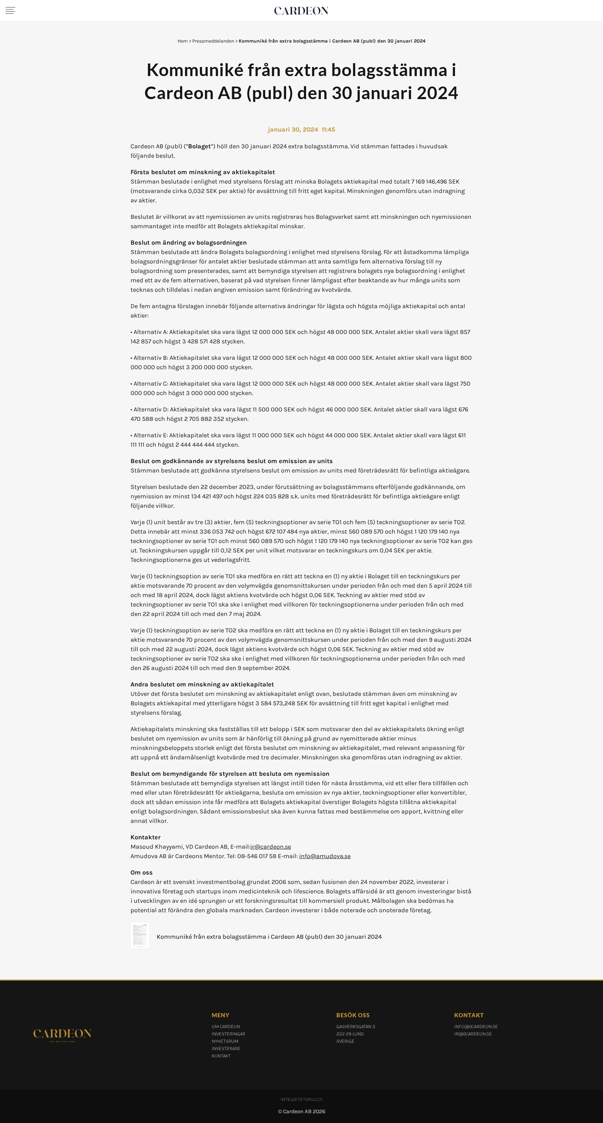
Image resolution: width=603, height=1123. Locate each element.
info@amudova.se (325, 856)
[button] (10, 10)
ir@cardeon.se (270, 846)
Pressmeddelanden (213, 41)
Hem (183, 41)
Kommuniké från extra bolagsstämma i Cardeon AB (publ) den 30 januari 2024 (269, 936)
